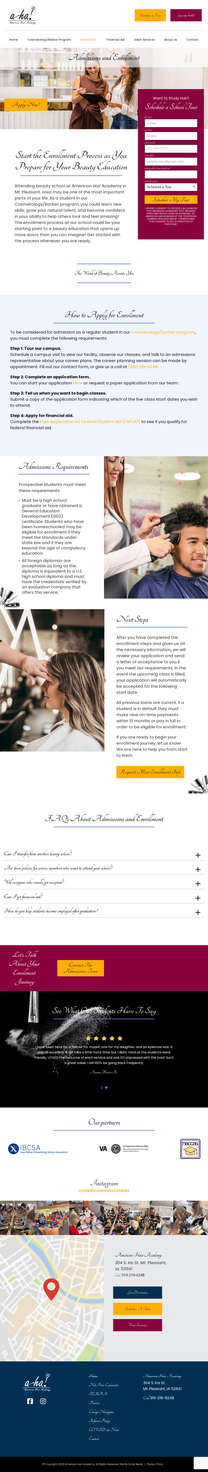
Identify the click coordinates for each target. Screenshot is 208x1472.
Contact (192, 40)
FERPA (98, 1393)
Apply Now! (25, 104)
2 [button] (106, 1087)
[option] (104, 1052)
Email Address (151, 155)
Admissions (88, 40)
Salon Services (144, 40)
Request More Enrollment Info (150, 772)
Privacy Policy (155, 1464)
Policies (94, 1402)
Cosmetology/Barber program (163, 332)
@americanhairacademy (104, 1191)
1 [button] (102, 1087)
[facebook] (30, 1401)
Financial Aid (116, 40)
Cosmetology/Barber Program (49, 40)
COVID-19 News (104, 1429)
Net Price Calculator (104, 1385)
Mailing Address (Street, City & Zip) (159, 168)
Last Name (149, 129)
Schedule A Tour (137, 1308)
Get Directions (138, 1292)
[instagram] (43, 1401)
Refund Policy (99, 1420)
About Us (170, 40)
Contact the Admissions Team (80, 968)
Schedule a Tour (150, 15)
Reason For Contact (152, 181)
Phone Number (151, 142)
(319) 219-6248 (142, 367)
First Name (149, 117)
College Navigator (101, 1411)
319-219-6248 (133, 1275)
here (77, 383)
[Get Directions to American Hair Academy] (52, 1298)
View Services (137, 1325)
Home (13, 40)
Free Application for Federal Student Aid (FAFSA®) (90, 421)
